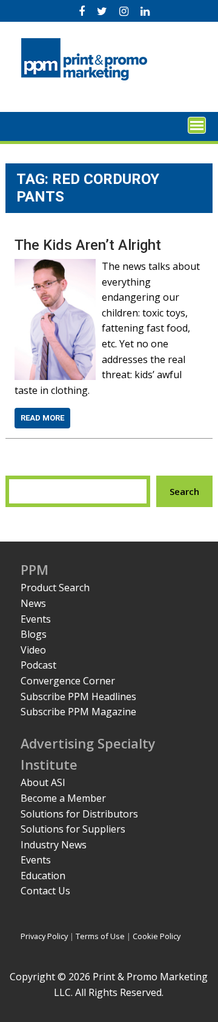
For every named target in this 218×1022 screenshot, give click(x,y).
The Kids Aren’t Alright (88, 245)
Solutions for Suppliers (73, 829)
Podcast (38, 665)
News (33, 603)
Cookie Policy (156, 936)
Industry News (54, 844)
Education (43, 875)
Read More (42, 417)
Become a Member (63, 798)
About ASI (43, 782)
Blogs (34, 634)
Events (36, 619)
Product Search (55, 587)
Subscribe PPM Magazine (78, 711)
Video (33, 650)
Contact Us (45, 890)
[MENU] (197, 125)
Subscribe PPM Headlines (78, 696)
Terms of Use (100, 936)
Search (184, 491)
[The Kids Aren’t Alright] (55, 266)
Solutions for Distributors (79, 814)
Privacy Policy (44, 936)
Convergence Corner (68, 680)
